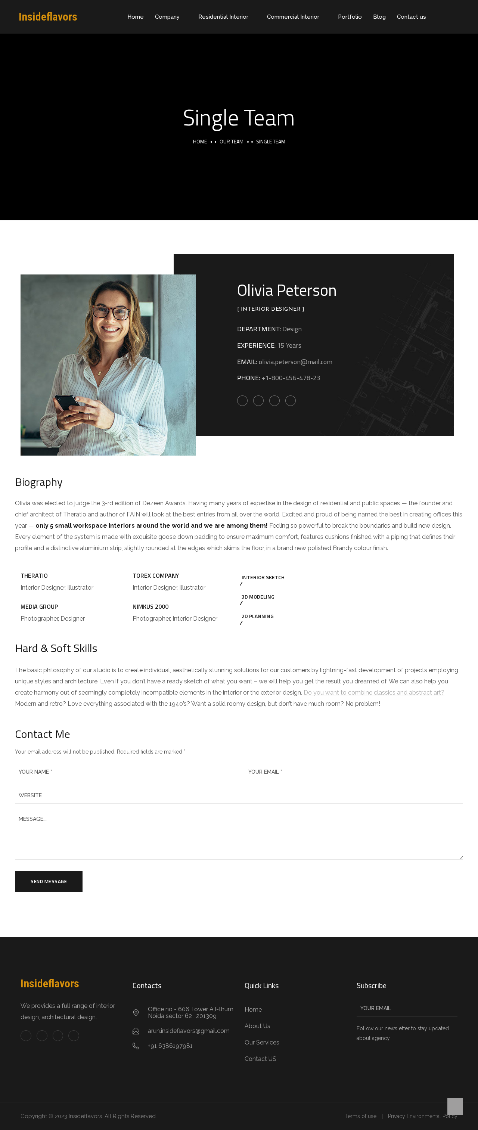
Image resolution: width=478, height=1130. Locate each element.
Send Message (49, 881)
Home (135, 16)
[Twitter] (42, 1035)
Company (167, 16)
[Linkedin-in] (58, 1035)
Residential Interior (223, 16)
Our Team (231, 141)
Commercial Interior (293, 16)
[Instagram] (73, 1035)
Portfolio (350, 16)
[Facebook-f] (26, 1035)
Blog (379, 16)
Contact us (411, 16)
